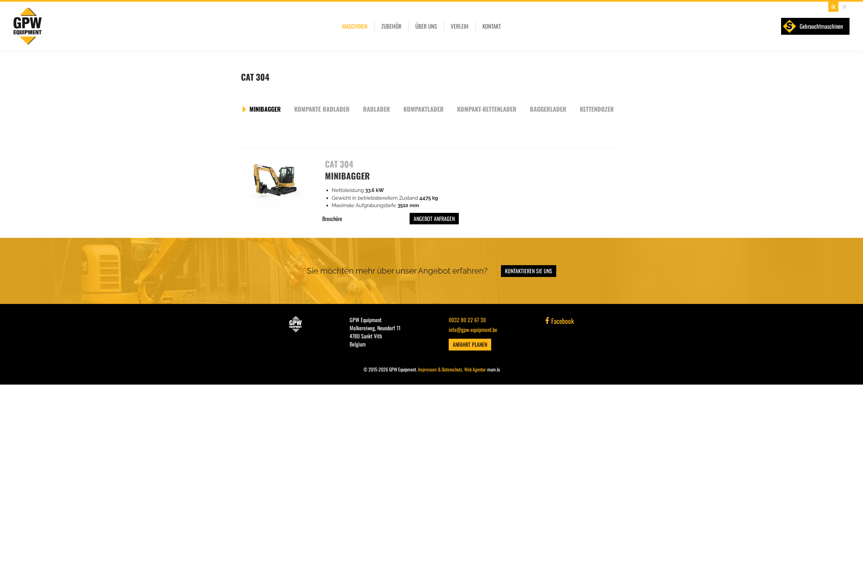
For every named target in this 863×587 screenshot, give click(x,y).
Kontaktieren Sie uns (528, 271)
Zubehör (391, 26)
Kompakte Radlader (322, 109)
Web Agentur (475, 369)
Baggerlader (548, 109)
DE (833, 6)
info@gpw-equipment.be (473, 330)
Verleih (460, 26)
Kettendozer (597, 109)
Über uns (426, 26)
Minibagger (265, 109)
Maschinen (354, 26)
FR (844, 6)
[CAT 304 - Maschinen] (273, 182)
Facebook (561, 321)
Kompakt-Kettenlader (486, 109)
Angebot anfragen (434, 219)
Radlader (376, 109)
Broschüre (332, 219)
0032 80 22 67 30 (467, 320)
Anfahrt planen (470, 344)
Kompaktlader (424, 109)
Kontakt (491, 26)
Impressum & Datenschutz (440, 369)
